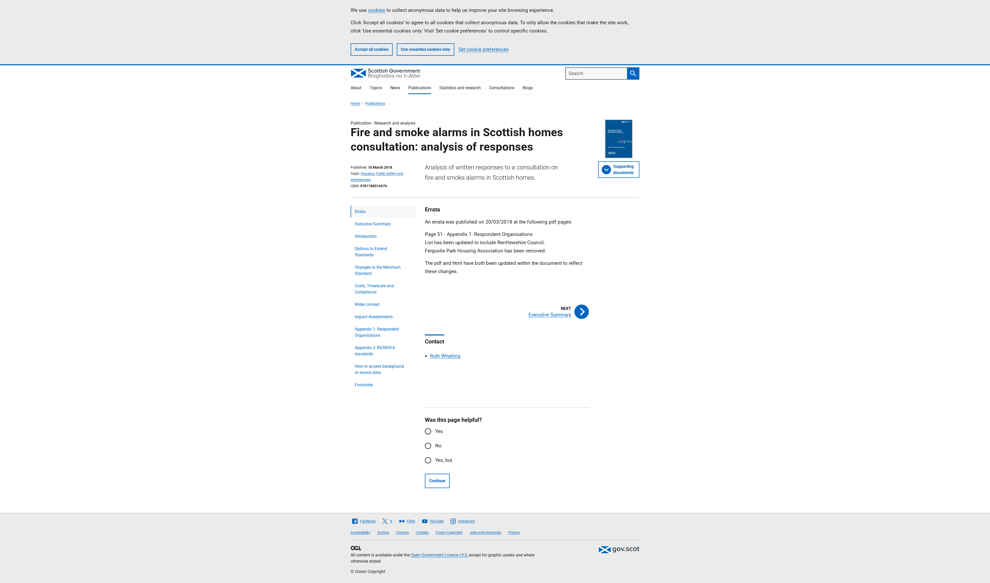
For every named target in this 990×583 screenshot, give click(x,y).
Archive (383, 532)
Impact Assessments (374, 316)
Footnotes (364, 384)
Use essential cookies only (425, 49)
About (356, 87)
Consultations (501, 87)
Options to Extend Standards (371, 251)
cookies (376, 10)
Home (355, 103)
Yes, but (443, 460)
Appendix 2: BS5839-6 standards (375, 350)
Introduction (366, 236)
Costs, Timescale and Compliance (374, 288)
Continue (437, 480)
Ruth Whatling (445, 356)
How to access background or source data (379, 369)
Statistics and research (460, 87)
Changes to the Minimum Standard (378, 270)
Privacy (514, 532)
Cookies (422, 532)
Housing (367, 173)
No (438, 446)
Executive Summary (373, 223)
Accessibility (360, 532)
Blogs (528, 87)
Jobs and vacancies (485, 532)
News (395, 87)
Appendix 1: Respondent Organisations (377, 332)
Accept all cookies (372, 49)
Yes (439, 431)
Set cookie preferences (483, 49)
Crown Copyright (449, 532)
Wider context (367, 304)
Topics (376, 87)
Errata (360, 211)
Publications (419, 87)
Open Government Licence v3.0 (439, 555)
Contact (402, 532)
